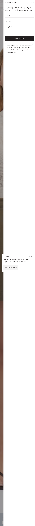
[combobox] (10, 267)
